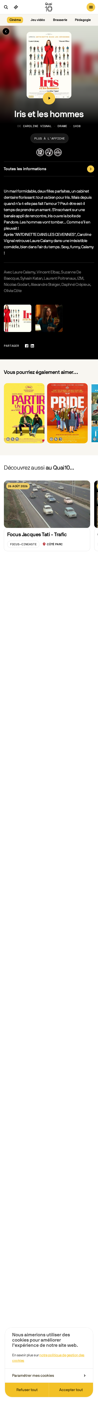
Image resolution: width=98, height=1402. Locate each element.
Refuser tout (27, 1390)
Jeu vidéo (38, 20)
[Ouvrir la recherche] (6, 7)
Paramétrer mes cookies (33, 1375)
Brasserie (60, 20)
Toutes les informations (25, 169)
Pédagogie (83, 20)
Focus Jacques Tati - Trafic (37, 534)
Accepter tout (71, 1390)
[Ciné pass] (16, 7)
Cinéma (15, 20)
